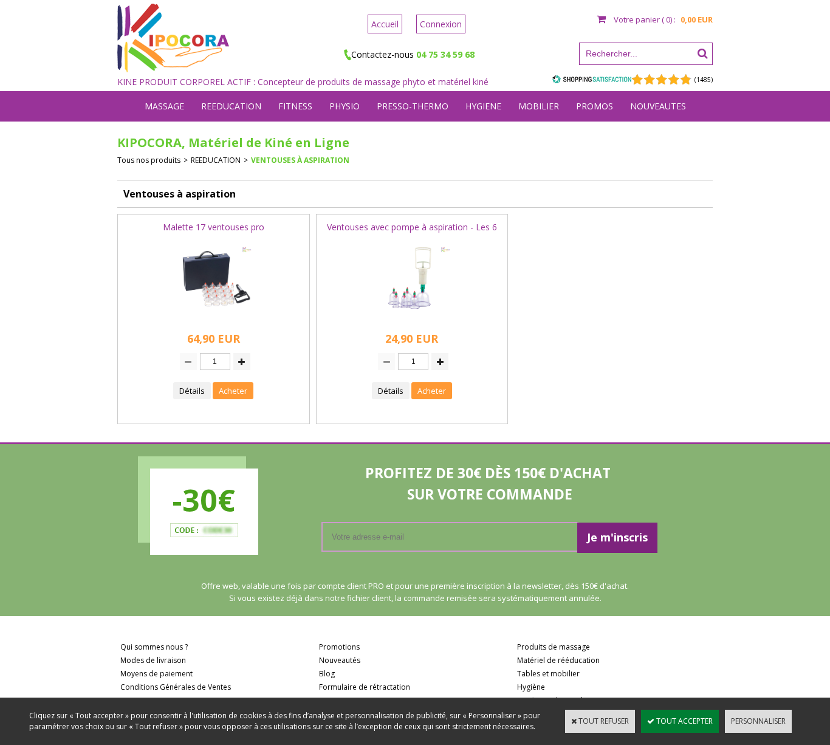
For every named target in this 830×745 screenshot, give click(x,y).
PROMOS (594, 106)
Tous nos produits (148, 160)
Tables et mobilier (548, 673)
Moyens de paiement (156, 673)
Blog (327, 673)
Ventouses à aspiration (300, 160)
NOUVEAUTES (658, 106)
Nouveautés (339, 660)
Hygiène (531, 687)
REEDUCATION (231, 106)
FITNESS (295, 106)
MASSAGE (164, 106)
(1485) (704, 79)
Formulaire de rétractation (364, 687)
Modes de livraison (153, 660)
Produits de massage (553, 647)
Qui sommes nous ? (154, 647)
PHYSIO (344, 106)
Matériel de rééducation (558, 660)
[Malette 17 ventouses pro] (213, 319)
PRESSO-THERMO (412, 106)
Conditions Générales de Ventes (175, 687)
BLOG (415, 136)
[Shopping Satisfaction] (591, 79)
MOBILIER (538, 106)
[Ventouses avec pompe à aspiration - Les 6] (412, 319)
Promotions (339, 647)
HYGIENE (483, 106)
